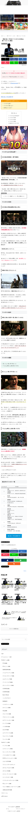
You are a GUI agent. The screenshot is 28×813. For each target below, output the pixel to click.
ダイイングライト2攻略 (8, 685)
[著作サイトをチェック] (7, 560)
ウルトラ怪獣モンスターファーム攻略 (11, 786)
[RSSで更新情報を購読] (14, 563)
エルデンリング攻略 (7, 679)
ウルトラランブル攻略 (8, 736)
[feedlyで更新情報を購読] (20, 560)
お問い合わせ (4, 796)
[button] (22, 62)
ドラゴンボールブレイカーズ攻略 (10, 780)
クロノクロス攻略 (7, 713)
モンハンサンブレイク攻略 (9, 751)
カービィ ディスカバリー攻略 (9, 774)
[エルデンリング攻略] (7, 18)
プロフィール (4, 793)
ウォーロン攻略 (6, 739)
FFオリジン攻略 (6, 666)
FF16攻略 (5, 663)
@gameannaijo (14, 83)
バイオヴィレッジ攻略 (8, 704)
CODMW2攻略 (6, 688)
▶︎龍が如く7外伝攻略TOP (7, 96)
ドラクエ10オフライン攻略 (9, 755)
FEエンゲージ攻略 (7, 783)
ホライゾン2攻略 (6, 707)
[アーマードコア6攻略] (7, 26)
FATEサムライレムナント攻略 (10, 758)
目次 (12, 113)
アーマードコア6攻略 (8, 682)
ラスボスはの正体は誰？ (14, 115)
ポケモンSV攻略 (6, 770)
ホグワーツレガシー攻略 (8, 720)
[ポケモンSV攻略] (21, 26)
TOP (2, 653)
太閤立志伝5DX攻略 (7, 789)
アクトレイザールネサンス (9, 764)
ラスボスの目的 (12, 117)
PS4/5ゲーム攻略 (5, 660)
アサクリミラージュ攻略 (8, 717)
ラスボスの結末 (12, 119)
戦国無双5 (5, 701)
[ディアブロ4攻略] (21, 18)
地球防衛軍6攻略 (6, 669)
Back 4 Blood (6, 694)
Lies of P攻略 (6, 729)
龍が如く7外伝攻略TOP (14, 536)
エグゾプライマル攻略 (8, 732)
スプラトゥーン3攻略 (8, 748)
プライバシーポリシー (20, 808)
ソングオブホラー (7, 698)
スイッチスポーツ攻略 (8, 777)
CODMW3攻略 (6, 691)
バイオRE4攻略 (6, 726)
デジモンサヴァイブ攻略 (8, 676)
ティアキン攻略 (6, 745)
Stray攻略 (5, 710)
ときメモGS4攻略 (7, 761)
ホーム (7, 808)
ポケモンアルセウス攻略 (8, 767)
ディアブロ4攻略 (6, 723)
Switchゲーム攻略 (5, 742)
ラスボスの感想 (12, 121)
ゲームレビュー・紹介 (6, 656)
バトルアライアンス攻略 (8, 672)
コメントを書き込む (14, 628)
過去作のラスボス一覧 (14, 123)
